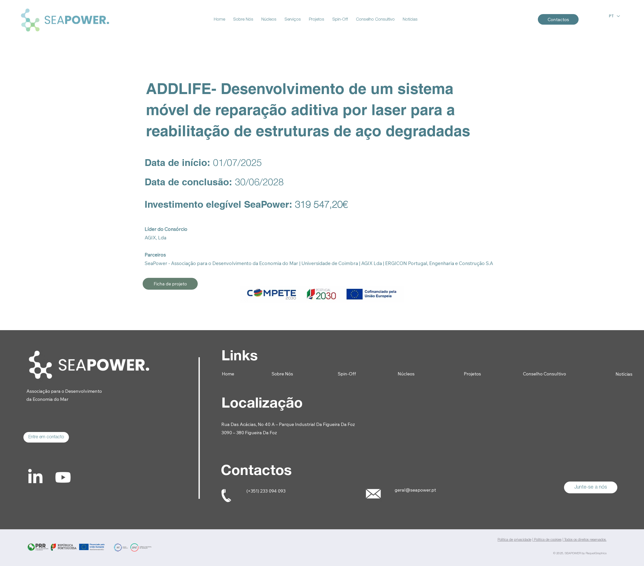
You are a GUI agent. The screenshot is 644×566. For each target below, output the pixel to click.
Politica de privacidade (514, 540)
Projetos (472, 374)
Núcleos (406, 374)
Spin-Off (347, 374)
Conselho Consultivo (544, 374)
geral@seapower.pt (415, 490)
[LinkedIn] (35, 477)
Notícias (624, 374)
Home (228, 374)
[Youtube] (63, 477)
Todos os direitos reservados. (585, 540)
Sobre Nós (282, 374)
